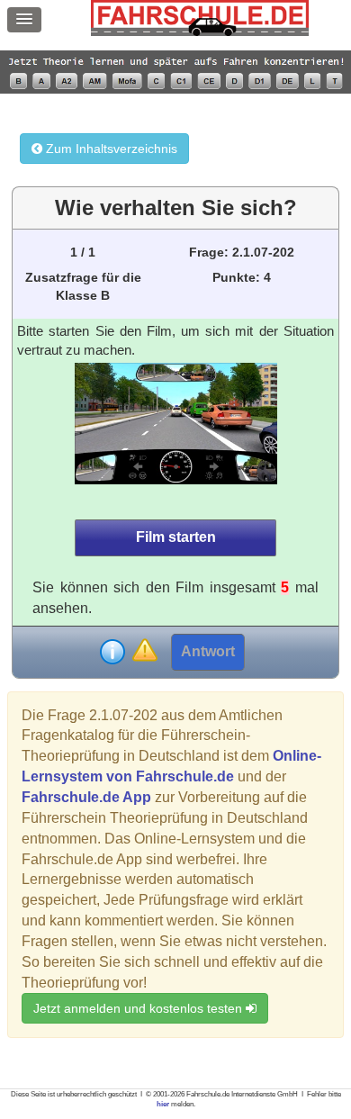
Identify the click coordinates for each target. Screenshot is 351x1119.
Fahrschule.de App (86, 797)
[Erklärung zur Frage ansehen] (112, 651)
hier (163, 1104)
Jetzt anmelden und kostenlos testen (139, 1008)
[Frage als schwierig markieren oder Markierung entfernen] (144, 651)
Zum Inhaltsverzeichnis (109, 148)
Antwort (208, 651)
